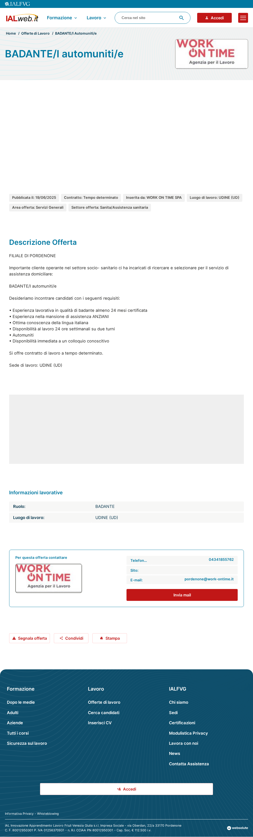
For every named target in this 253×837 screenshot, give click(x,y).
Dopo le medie (21, 702)
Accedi (217, 17)
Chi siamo (178, 702)
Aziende (15, 722)
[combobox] (152, 18)
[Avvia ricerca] (182, 18)
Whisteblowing (48, 813)
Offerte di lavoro (104, 702)
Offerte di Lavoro (35, 33)
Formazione (59, 17)
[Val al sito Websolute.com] (237, 828)
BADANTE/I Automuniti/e (76, 33)
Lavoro (94, 17)
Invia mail (182, 594)
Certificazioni (182, 722)
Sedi (173, 712)
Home (11, 33)
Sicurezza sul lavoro (27, 743)
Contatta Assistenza (189, 763)
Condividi (74, 638)
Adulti (12, 712)
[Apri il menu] (243, 18)
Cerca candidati (103, 712)
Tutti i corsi (18, 733)
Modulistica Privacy (188, 733)
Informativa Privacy (19, 813)
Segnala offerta (32, 638)
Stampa (112, 638)
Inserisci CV (100, 722)
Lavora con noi (183, 743)
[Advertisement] (126, 130)
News (174, 753)
